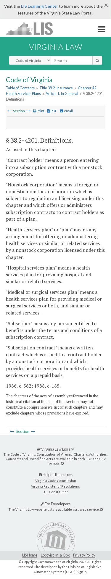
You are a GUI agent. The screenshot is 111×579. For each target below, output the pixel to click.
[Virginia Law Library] (62, 463)
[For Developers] (101, 509)
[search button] (97, 60)
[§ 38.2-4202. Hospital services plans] (28, 111)
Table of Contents (20, 88)
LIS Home (29, 555)
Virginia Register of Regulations (55, 486)
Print (40, 111)
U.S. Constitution (56, 492)
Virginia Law (55, 46)
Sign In (82, 572)
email (68, 111)
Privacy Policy (84, 555)
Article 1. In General (62, 93)
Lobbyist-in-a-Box (55, 555)
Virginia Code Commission (55, 481)
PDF (53, 111)
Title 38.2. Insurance (56, 88)
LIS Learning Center (39, 6)
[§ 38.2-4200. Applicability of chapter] (10, 111)
